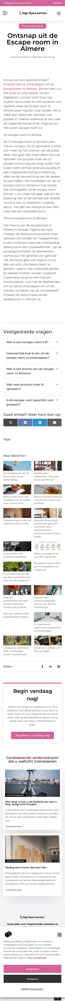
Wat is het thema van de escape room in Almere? (32, 371)
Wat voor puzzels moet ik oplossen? (32, 387)
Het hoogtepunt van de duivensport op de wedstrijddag (16, 476)
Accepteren (32, 968)
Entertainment (33, 26)
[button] (59, 935)
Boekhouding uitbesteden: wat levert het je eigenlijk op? (46, 476)
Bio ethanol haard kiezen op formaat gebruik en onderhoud (47, 566)
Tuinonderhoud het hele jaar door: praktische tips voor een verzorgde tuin (16, 577)
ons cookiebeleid (37, 957)
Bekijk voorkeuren (32, 988)
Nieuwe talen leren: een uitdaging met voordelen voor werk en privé (16, 500)
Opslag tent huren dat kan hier (26, 867)
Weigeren (32, 978)
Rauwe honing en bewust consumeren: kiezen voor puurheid (48, 500)
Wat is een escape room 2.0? (32, 342)
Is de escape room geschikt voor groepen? (32, 402)
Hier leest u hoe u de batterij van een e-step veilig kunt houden (31, 803)
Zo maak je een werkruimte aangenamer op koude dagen (47, 627)
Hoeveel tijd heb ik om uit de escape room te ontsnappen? (32, 355)
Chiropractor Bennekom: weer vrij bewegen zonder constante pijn (17, 651)
